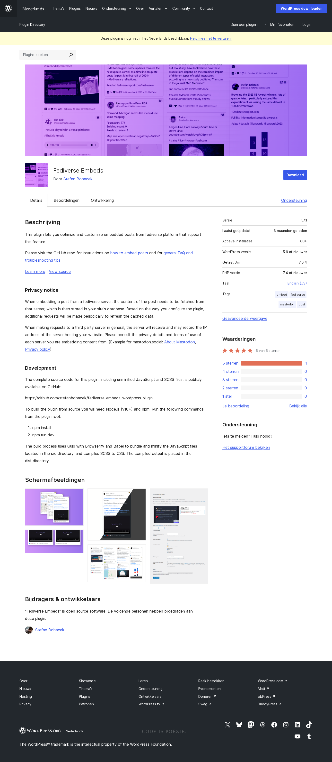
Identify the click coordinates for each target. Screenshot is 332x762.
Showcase (87, 681)
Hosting (25, 696)
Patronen (86, 704)
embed (282, 294)
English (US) (297, 283)
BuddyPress (269, 704)
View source (60, 271)
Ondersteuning (294, 200)
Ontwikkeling (102, 200)
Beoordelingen (66, 200)
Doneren (207, 696)
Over (23, 681)
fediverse (298, 294)
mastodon (287, 304)
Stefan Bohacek (78, 178)
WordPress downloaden (302, 8)
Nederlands (74, 731)
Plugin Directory (32, 24)
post (301, 304)
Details (36, 200)
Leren (143, 681)
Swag (204, 704)
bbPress (266, 696)
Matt (263, 689)
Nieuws (25, 689)
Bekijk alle (298, 406)
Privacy (25, 704)
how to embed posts (129, 252)
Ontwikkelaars (150, 696)
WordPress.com (272, 681)
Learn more (35, 271)
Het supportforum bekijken (246, 447)
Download (295, 175)
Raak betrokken (211, 681)
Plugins (84, 696)
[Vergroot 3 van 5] (139, 495)
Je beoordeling (235, 406)
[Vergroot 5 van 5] (201, 495)
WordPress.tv (151, 704)
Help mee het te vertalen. (211, 38)
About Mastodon (179, 342)
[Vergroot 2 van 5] (77, 536)
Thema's (86, 689)
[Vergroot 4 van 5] (139, 551)
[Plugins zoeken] (71, 55)
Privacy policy (37, 349)
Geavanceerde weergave (244, 318)
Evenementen (209, 689)
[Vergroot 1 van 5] (77, 495)
